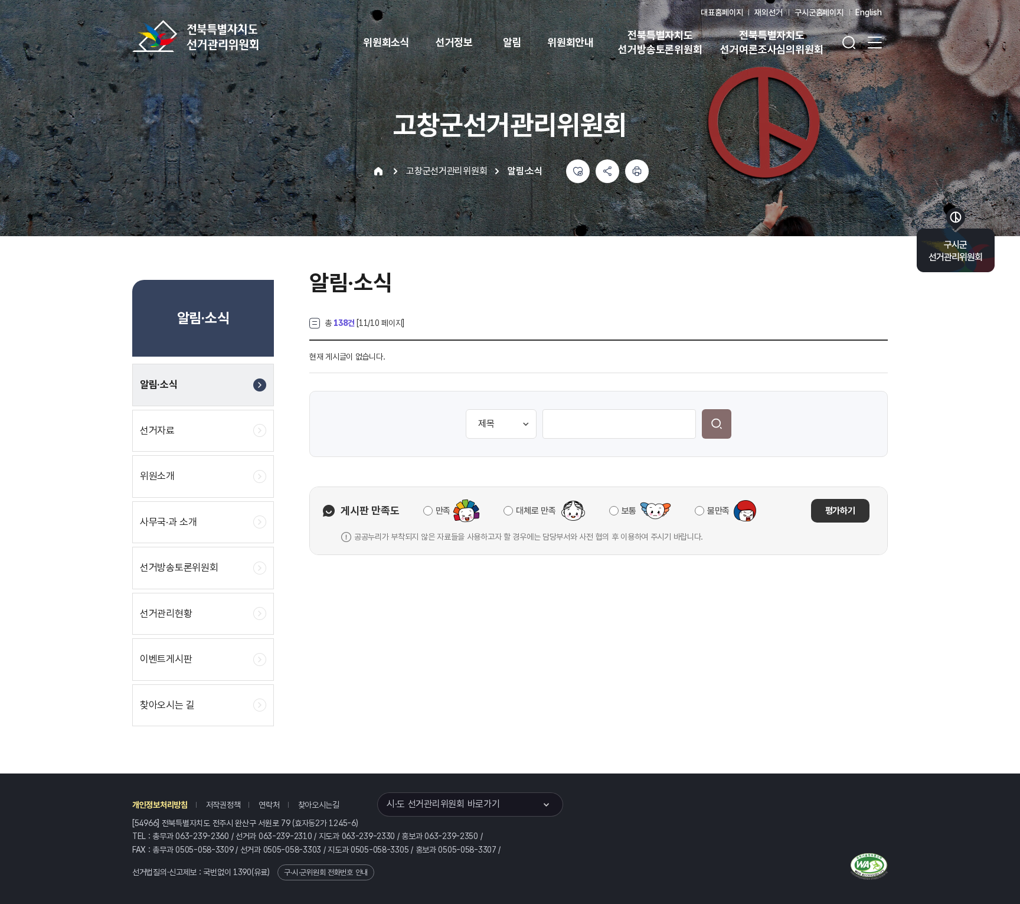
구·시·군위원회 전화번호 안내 (326, 872)
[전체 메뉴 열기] (875, 42)
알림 (512, 42)
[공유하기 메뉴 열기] (607, 171)
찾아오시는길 (318, 805)
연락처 (269, 805)
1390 (242, 872)
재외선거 (768, 12)
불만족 (718, 510)
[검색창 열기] (849, 42)
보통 (629, 510)
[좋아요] (578, 171)
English (868, 12)
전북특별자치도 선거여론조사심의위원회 (771, 42)
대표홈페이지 (722, 12)
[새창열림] (869, 865)
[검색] (716, 424)
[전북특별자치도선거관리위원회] (232, 36)
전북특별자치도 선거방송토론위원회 (660, 42)
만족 (443, 510)
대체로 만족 (535, 510)
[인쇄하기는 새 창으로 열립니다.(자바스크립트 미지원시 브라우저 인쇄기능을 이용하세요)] (637, 171)
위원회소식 (386, 42)
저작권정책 (223, 805)
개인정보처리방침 (160, 805)
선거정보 (454, 42)
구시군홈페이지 (819, 12)
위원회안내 (570, 42)
